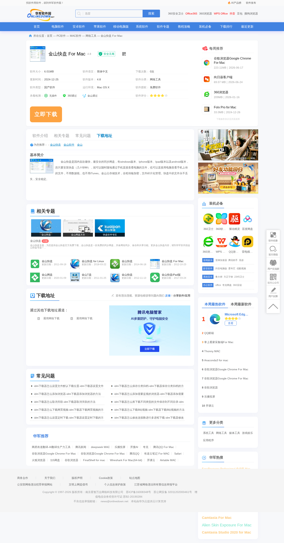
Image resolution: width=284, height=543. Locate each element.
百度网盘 (247, 228)
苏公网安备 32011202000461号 (173, 492)
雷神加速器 (221, 260)
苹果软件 (100, 26)
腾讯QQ (134, 453)
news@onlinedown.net (114, 501)
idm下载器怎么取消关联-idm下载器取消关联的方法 (64, 401)
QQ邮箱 (209, 333)
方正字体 (228, 276)
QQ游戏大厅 (235, 251)
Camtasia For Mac (217, 518)
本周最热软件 (215, 304)
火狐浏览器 (38, 460)
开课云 (151, 460)
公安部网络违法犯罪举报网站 (34, 484)
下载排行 (226, 26)
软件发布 (251, 2)
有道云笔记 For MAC (156, 453)
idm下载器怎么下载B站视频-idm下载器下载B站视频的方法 (149, 409)
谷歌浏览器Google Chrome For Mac (54, 453)
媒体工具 (234, 432)
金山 (79, 144)
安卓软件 (79, 26)
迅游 (241, 260)
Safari (177, 453)
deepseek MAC (100, 447)
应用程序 (208, 440)
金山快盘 (55, 144)
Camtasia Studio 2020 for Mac (226, 532)
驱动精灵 (234, 228)
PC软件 (61, 35)
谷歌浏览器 (71, 460)
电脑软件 (58, 26)
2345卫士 (239, 276)
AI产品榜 (236, 2)
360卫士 (208, 228)
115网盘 (55, 460)
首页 (37, 26)
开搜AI (134, 447)
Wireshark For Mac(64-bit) (126, 460)
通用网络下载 (51, 318)
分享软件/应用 (181, 295)
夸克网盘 (227, 285)
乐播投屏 (120, 447)
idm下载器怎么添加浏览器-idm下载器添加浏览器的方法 (67, 393)
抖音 (232, 13)
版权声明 (77, 478)
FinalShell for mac (94, 460)
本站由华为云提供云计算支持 (148, 501)
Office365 (191, 13)
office (218, 285)
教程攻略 (184, 26)
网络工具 (91, 35)
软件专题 (163, 26)
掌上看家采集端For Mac (218, 342)
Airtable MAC (168, 460)
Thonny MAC (212, 351)
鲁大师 (218, 276)
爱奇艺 (231, 268)
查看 (230, 323)
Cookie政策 (106, 478)
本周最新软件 (241, 304)
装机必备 (205, 26)
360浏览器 (205, 13)
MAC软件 (75, 35)
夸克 (145, 447)
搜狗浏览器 (251, 13)
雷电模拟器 (248, 251)
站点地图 (134, 478)
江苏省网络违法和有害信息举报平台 (156, 484)
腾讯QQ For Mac (163, 447)
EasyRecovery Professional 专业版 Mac (226, 468)
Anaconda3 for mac (216, 360)
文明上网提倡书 (78, 484)
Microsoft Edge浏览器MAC (237, 314)
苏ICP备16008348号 (138, 492)
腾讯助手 (233, 260)
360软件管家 (222, 228)
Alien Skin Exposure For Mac (227, 525)
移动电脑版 (121, 26)
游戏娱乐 (247, 432)
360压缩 (237, 285)
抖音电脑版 (221, 268)
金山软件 (69, 144)
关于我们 (49, 478)
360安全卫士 (176, 13)
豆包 (239, 13)
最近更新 (247, 26)
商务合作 (22, 478)
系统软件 (142, 26)
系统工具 (208, 432)
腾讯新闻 (80, 447)
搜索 (151, 13)
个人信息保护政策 (115, 484)
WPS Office (221, 13)
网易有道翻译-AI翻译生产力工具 (51, 447)
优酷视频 (241, 268)
